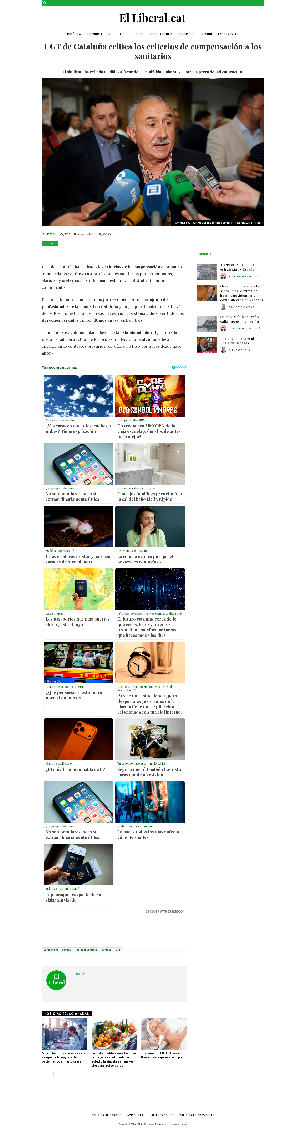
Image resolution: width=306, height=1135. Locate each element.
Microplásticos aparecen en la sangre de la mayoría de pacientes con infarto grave (64, 1057)
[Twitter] (261, 3)
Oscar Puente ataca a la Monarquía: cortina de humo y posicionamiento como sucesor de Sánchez (241, 293)
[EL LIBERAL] (56, 981)
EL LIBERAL (49, 234)
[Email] (84, 253)
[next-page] (51, 1074)
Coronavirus (51, 949)
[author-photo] (224, 276)
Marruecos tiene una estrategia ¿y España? (238, 267)
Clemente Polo (239, 350)
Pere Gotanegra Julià (245, 276)
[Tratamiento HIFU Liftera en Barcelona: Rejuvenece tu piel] (164, 1034)
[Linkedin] (75, 253)
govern (66, 949)
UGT (118, 949)
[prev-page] (44, 1074)
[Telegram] (94, 253)
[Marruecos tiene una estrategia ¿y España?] (207, 272)
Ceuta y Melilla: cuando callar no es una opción (239, 319)
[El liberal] (153, 18)
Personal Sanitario (86, 949)
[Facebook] (256, 3)
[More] (103, 253)
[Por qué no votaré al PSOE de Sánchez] (207, 345)
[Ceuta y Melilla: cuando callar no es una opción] (207, 324)
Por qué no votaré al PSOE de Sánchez (237, 340)
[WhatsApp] (65, 253)
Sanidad (50, 243)
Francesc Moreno (241, 307)
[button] (44, 2)
